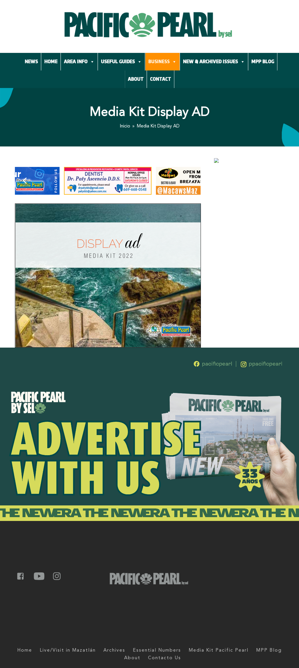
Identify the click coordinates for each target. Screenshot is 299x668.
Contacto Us (164, 658)
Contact (160, 79)
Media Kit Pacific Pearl (218, 650)
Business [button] (159, 61)
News (31, 61)
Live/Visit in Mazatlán (68, 650)
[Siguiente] (190, 180)
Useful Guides (118, 61)
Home (51, 61)
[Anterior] (25, 180)
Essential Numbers (157, 650)
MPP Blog (262, 61)
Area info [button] (76, 61)
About (136, 79)
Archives (114, 650)
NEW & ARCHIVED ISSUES (210, 61)
